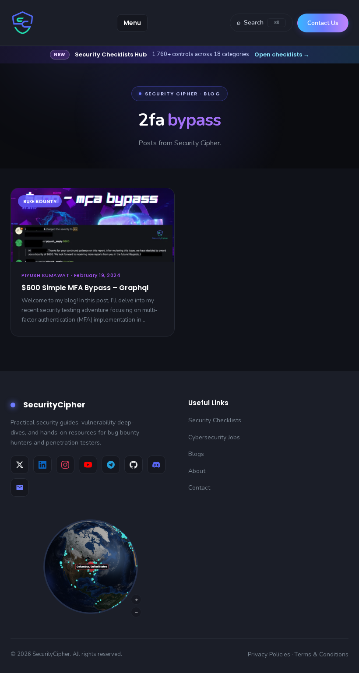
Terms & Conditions (321, 654)
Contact (199, 488)
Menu (132, 22)
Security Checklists (214, 420)
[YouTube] (88, 465)
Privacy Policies (269, 654)
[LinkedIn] (42, 465)
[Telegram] (111, 465)
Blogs (196, 454)
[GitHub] (133, 465)
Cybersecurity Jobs (214, 437)
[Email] (20, 487)
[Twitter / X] (20, 465)
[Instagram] (65, 465)
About (196, 471)
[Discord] (156, 465)
